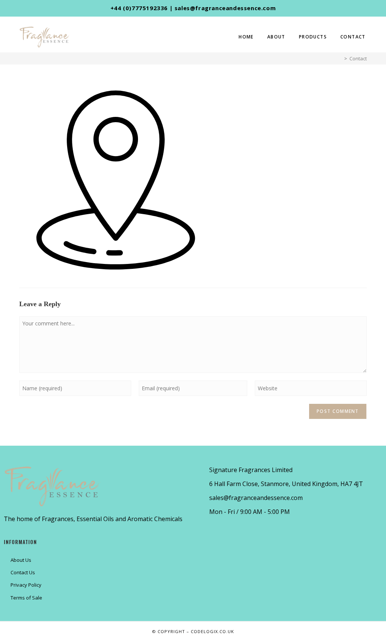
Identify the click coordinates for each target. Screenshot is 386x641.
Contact (358, 58)
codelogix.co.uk (212, 631)
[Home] (340, 58)
